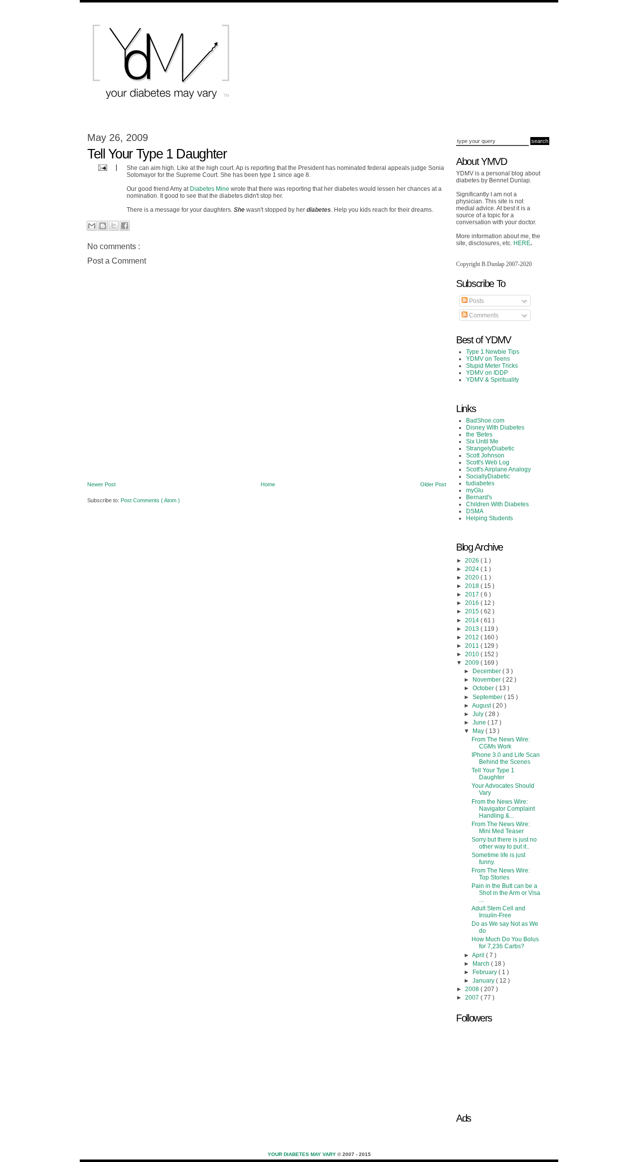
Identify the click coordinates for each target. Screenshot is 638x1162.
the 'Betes (479, 434)
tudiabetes (480, 483)
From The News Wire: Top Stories (501, 874)
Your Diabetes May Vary (302, 1154)
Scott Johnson (485, 455)
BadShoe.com (485, 420)
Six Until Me (482, 441)
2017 (472, 594)
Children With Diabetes (497, 504)
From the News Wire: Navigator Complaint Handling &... (503, 808)
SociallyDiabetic (488, 476)
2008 (472, 989)
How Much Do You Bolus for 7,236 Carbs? (505, 943)
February (485, 972)
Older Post (433, 484)
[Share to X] (114, 226)
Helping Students (489, 518)
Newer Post (101, 484)
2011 (472, 645)
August (482, 705)
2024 (472, 569)
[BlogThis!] (103, 226)
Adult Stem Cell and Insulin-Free (498, 912)
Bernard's (479, 497)
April (479, 955)
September (488, 697)
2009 (472, 662)
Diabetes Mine (209, 188)
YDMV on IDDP (487, 372)
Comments (483, 315)
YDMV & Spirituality (492, 379)
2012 (472, 637)
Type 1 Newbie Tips (492, 351)
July (479, 714)
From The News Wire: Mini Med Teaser (501, 828)
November (487, 679)
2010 (472, 654)
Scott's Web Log (487, 462)
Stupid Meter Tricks (492, 365)
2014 (472, 620)
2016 (472, 602)
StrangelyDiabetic (490, 448)
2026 (472, 560)
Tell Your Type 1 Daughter (493, 774)
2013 (472, 628)
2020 (472, 577)
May (479, 730)
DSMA (474, 511)
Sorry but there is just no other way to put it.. (504, 843)
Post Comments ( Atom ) (150, 500)
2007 (472, 997)
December (487, 671)
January (484, 980)
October (484, 688)
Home (268, 484)
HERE (521, 243)
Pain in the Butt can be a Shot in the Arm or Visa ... (506, 892)
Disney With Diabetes (495, 427)
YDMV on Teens (488, 358)
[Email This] (92, 226)
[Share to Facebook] (125, 226)
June (480, 722)
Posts (476, 300)
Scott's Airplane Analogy (498, 469)
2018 (472, 585)
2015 (472, 611)
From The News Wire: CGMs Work (501, 743)
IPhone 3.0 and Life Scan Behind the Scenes (506, 758)
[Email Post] (101, 167)
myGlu (474, 490)
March (482, 963)
